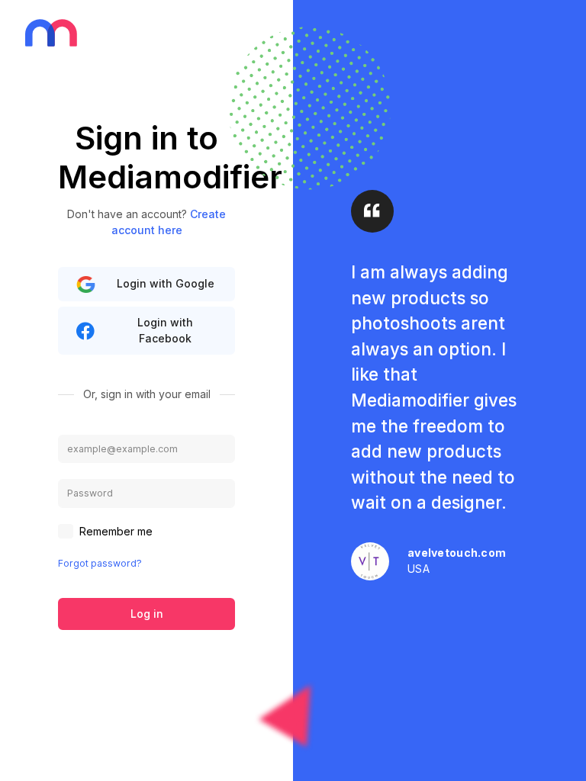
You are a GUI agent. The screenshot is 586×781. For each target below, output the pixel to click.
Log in (146, 613)
